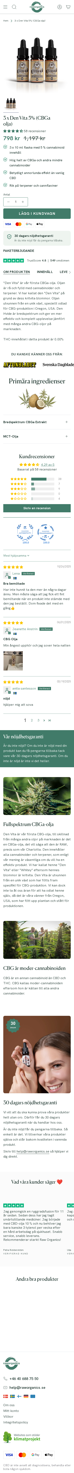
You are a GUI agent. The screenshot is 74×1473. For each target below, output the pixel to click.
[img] (13, 567)
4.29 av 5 (47, 465)
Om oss (9, 1405)
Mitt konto (11, 1411)
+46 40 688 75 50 (23, 1378)
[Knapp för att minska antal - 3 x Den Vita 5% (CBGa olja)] (8, 201)
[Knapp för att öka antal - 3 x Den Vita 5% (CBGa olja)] (23, 201)
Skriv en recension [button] (37, 508)
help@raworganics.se (32, 1151)
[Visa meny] (5, 7)
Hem (5, 20)
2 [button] (32, 720)
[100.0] (25, 532)
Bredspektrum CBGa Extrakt (25, 422)
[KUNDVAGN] (68, 7)
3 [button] (38, 720)
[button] (13, 131)
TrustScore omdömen (48, 260)
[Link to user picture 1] (13, 661)
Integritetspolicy (15, 1422)
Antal (6, 194)
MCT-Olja (10, 436)
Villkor (8, 1416)
